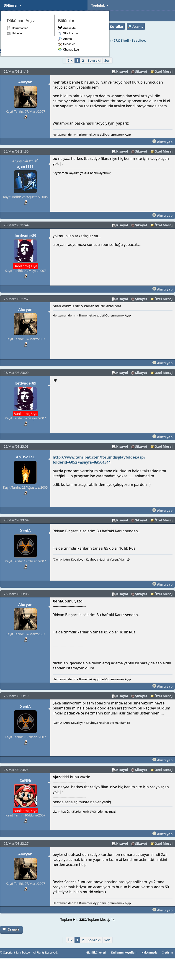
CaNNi (25, 780)
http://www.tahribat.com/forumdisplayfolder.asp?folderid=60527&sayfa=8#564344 (99, 460)
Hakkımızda (149, 952)
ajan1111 (25, 166)
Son (107, 60)
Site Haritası (71, 33)
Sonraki (94, 60)
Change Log (71, 49)
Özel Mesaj (163, 71)
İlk (70, 60)
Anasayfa (69, 28)
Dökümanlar (20, 28)
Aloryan (25, 81)
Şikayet (141, 71)
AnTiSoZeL (25, 456)
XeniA (25, 530)
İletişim (167, 952)
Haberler (17, 33)
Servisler (69, 44)
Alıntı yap (164, 141)
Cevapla (13, 929)
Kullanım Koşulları (123, 952)
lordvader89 (25, 235)
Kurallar (117, 26)
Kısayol (122, 71)
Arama (67, 38)
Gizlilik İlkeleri (96, 952)
